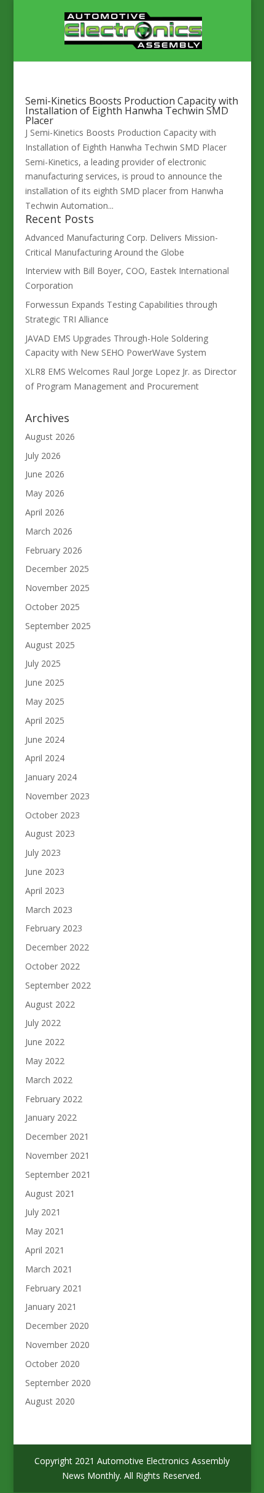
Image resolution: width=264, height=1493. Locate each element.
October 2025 (52, 607)
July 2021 (43, 1212)
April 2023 (44, 890)
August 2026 (50, 436)
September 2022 (58, 985)
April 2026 (44, 512)
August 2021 (50, 1193)
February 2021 (53, 1288)
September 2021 (58, 1174)
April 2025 (44, 720)
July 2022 (43, 1023)
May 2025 (44, 701)
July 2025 (43, 663)
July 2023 (43, 852)
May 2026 (44, 493)
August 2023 (50, 833)
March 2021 (48, 1269)
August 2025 (50, 645)
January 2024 (51, 777)
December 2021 (57, 1136)
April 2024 (44, 758)
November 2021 (57, 1155)
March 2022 (48, 1080)
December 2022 (57, 947)
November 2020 (57, 1344)
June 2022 (44, 1042)
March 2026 (48, 531)
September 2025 (58, 626)
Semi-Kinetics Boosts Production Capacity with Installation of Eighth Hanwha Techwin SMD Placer (131, 110)
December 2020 (57, 1325)
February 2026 (53, 550)
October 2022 (52, 966)
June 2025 (44, 682)
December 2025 (57, 568)
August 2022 (50, 1004)
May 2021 (44, 1231)
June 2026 (44, 474)
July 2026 (43, 455)
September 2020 (58, 1383)
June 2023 (44, 871)
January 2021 (51, 1306)
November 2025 (57, 588)
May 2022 (44, 1061)
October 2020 (52, 1364)
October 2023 (52, 815)
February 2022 (53, 1099)
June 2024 (44, 739)
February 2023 (53, 928)
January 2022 (51, 1117)
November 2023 (57, 796)
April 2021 (44, 1250)
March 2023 (48, 909)
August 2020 (50, 1401)
